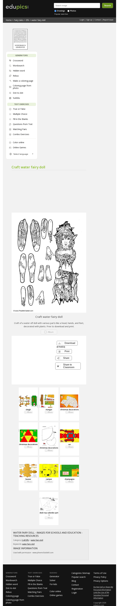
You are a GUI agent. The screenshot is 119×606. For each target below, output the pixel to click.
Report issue (108, 20)
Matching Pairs (35, 592)
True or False (34, 576)
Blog (74, 580)
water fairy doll (38, 20)
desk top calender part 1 (49, 514)
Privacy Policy (99, 577)
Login (82, 20)
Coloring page (12, 596)
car (69, 444)
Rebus (9, 592)
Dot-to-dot (11, 588)
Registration (77, 588)
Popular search (79, 577)
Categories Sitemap (81, 573)
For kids (53, 584)
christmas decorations (69, 409)
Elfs (27, 20)
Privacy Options (100, 580)
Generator (54, 576)
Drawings (61, 11)
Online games (56, 595)
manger (49, 409)
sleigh (28, 409)
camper (49, 479)
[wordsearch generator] (20, 48)
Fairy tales (19, 20)
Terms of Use (99, 573)
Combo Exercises (36, 596)
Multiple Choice (35, 580)
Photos (73, 11)
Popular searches (61, 14)
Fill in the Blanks (35, 584)
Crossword (11, 576)
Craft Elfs (25, 540)
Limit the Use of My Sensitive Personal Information (101, 595)
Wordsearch (11, 580)
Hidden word (12, 584)
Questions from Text (37, 588)
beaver (28, 479)
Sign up (89, 20)
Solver (52, 580)
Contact (97, 20)
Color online (55, 591)
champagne (69, 479)
